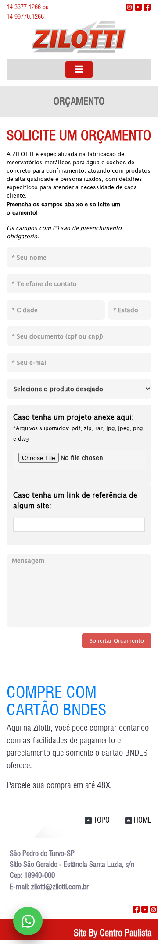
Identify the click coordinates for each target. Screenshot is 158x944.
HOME (141, 820)
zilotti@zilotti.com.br (60, 886)
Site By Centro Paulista (112, 932)
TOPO (101, 820)
